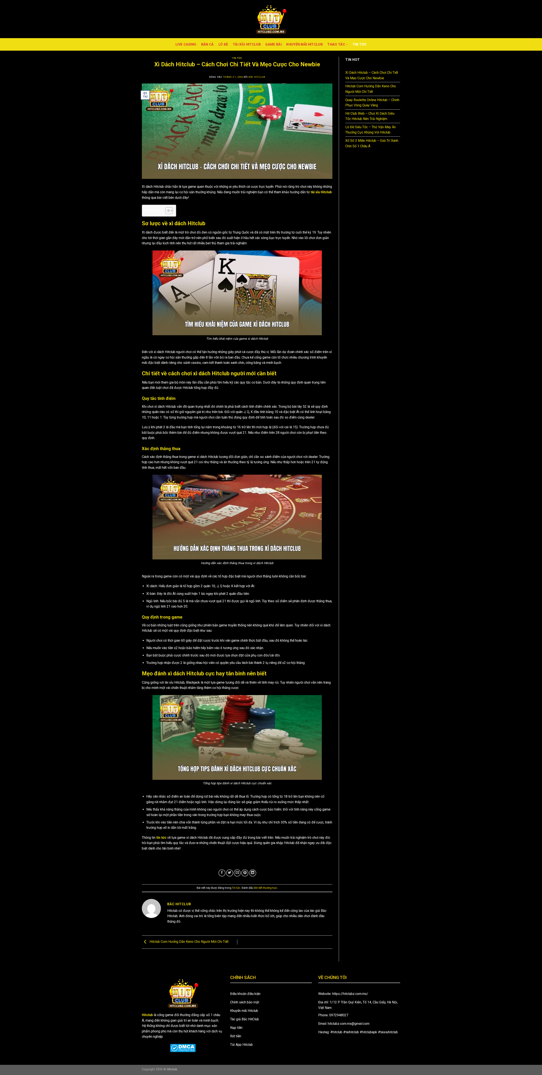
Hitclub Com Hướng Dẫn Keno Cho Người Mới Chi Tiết (189, 942)
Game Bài (273, 44)
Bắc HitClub (257, 77)
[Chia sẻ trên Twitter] (229, 872)
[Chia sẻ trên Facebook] (221, 872)
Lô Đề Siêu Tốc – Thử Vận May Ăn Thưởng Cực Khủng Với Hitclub (370, 130)
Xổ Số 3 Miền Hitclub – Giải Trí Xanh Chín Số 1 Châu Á (371, 143)
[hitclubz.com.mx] (271, 19)
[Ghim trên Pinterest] (244, 872)
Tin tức (359, 44)
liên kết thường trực (265, 887)
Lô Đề (223, 44)
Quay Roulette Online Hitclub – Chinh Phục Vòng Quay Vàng (372, 102)
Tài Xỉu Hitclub (247, 44)
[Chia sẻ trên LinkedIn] (252, 872)
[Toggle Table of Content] (167, 210)
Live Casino (186, 44)
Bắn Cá (207, 44)
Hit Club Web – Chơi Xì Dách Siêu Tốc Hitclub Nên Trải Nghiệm (369, 116)
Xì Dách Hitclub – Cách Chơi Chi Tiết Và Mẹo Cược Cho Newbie (371, 75)
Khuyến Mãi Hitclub (304, 44)
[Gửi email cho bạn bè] (237, 872)
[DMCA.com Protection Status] (183, 1048)
